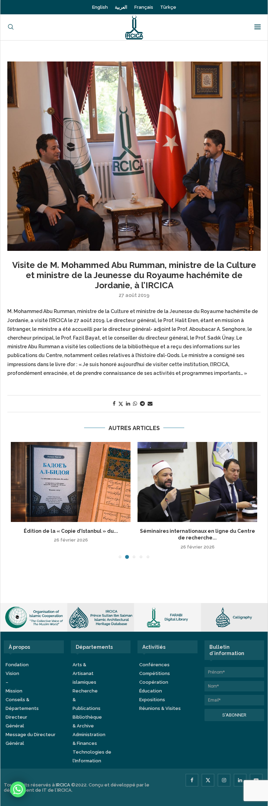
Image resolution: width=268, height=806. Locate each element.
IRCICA (63, 784)
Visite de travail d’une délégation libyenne (197, 531)
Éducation (150, 691)
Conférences (154, 664)
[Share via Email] (150, 403)
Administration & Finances (89, 739)
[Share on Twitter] (120, 404)
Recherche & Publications (86, 699)
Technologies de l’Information (92, 756)
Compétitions (154, 673)
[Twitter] (208, 780)
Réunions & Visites (160, 708)
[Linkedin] (240, 780)
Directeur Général (16, 721)
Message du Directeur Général (30, 739)
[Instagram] (224, 780)
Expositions (152, 699)
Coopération (153, 682)
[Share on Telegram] (142, 403)
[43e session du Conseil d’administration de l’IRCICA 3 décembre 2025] (71, 482)
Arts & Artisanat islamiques (84, 673)
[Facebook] (192, 780)
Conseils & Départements (22, 704)
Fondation (17, 664)
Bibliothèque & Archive (87, 721)
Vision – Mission (14, 682)
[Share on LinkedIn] (128, 403)
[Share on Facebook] (114, 403)
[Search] (10, 27)
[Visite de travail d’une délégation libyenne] (197, 482)
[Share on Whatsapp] (135, 403)
